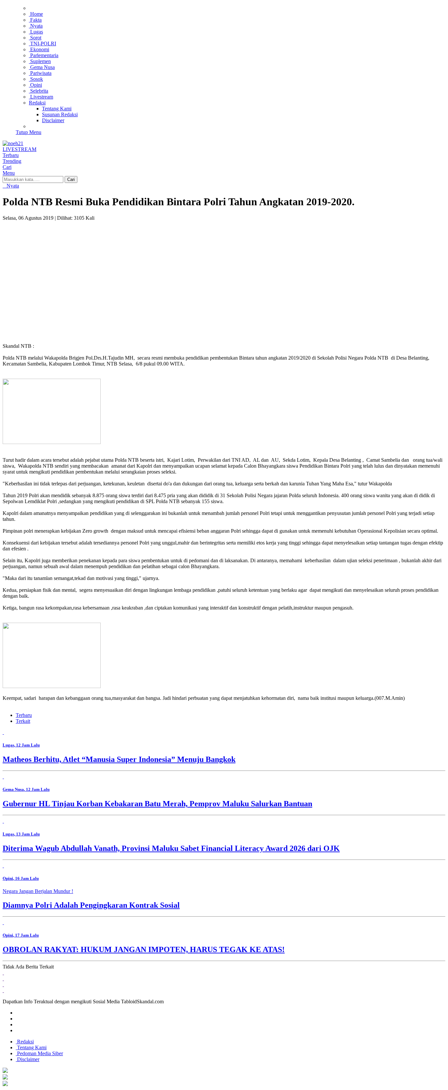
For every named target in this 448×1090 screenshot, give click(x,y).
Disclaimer (27, 1059)
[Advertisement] (224, 270)
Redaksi (25, 1041)
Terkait (23, 721)
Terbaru (24, 715)
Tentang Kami (31, 1047)
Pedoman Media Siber (39, 1053)
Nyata (12, 186)
